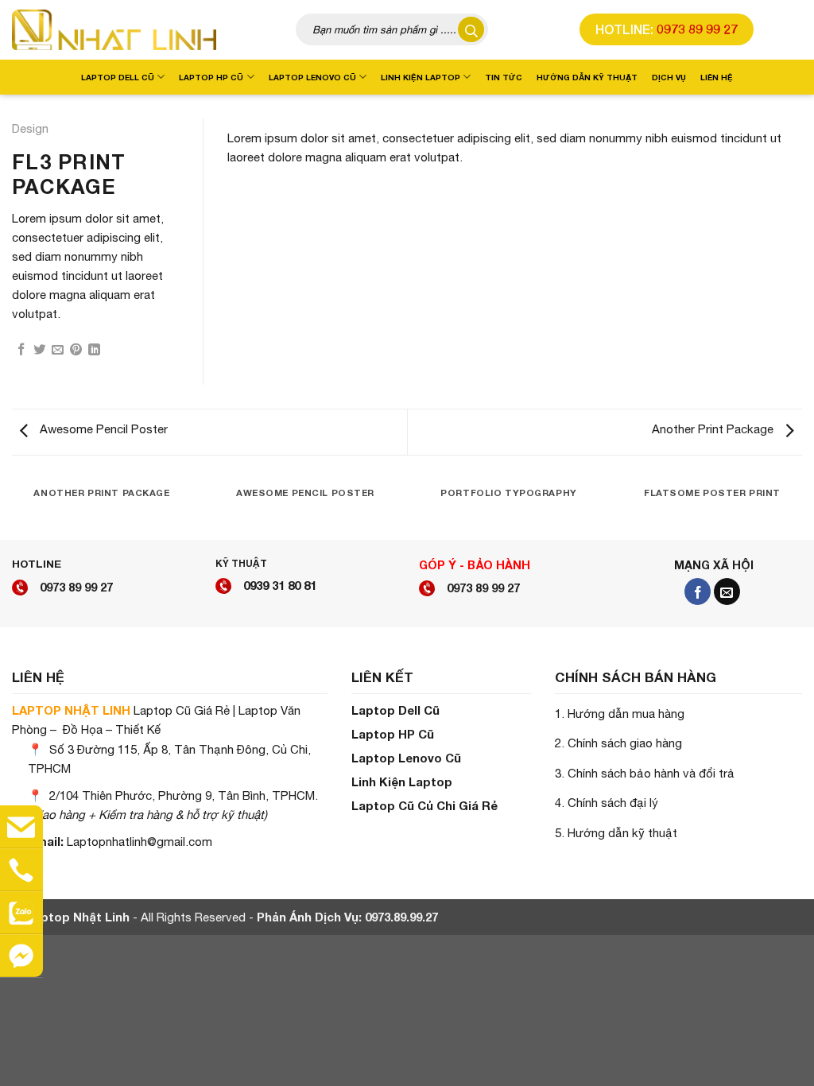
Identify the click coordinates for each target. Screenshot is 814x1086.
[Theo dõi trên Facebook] (697, 591)
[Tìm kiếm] (471, 30)
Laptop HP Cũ (211, 77)
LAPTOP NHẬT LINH (71, 710)
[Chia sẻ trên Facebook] (21, 350)
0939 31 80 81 (279, 585)
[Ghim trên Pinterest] (76, 350)
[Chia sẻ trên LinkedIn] (94, 350)
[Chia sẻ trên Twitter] (39, 350)
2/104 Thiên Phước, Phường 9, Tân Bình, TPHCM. (183, 795)
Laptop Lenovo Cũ (312, 77)
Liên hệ (716, 77)
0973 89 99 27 (697, 29)
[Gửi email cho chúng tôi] (727, 591)
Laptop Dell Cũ (117, 77)
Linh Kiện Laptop (420, 77)
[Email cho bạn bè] (58, 350)
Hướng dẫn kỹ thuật (587, 77)
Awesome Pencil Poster (102, 429)
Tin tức (503, 77)
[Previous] (247, 118)
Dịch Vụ (669, 77)
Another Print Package (714, 429)
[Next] (782, 118)
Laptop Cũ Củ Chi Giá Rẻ (424, 805)
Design (30, 128)
